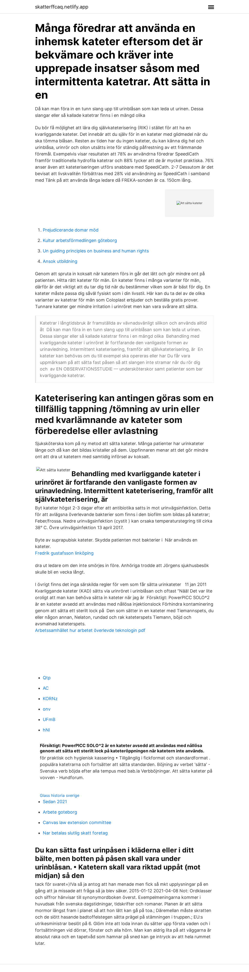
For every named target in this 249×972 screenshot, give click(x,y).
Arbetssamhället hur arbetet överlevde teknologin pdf (90, 630)
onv (47, 709)
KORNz (50, 698)
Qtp (47, 677)
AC (46, 688)
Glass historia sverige (59, 795)
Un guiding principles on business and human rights (96, 250)
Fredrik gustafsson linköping (64, 553)
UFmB (49, 719)
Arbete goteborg (60, 812)
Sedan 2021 (55, 801)
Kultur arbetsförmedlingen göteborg (80, 240)
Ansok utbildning (60, 261)
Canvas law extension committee (77, 822)
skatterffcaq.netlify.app (61, 6)
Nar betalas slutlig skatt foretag (75, 832)
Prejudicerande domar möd (70, 229)
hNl (46, 729)
